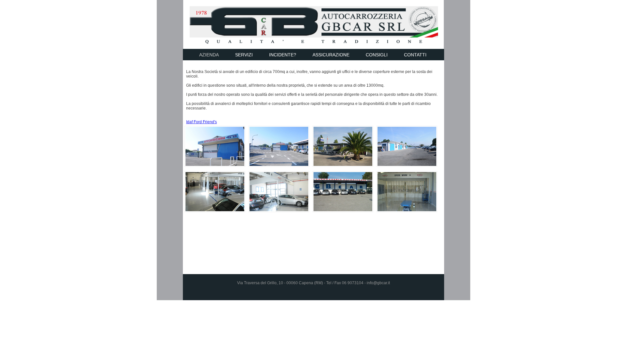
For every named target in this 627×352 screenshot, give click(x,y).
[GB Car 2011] (215, 165)
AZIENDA (209, 54)
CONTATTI (415, 54)
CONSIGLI (377, 54)
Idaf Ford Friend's (201, 122)
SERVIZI (244, 54)
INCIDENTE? (282, 54)
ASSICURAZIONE (331, 54)
